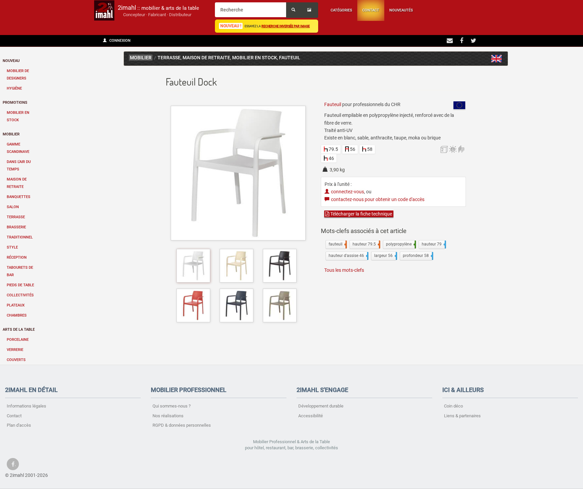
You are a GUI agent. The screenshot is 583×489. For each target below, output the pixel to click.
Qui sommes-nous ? (171, 406)
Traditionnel (20, 237)
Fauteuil (289, 58)
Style (12, 247)
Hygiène (14, 88)
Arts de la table (19, 329)
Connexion (119, 40)
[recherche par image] (310, 10)
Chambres (17, 315)
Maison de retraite (17, 183)
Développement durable (320, 406)
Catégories (341, 10)
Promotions (15, 102)
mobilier (140, 58)
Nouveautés (401, 10)
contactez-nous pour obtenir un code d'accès (377, 199)
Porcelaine (18, 339)
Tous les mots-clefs (344, 270)
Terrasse (16, 217)
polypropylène (400, 244)
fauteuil (337, 244)
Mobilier (11, 134)
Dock (496, 58)
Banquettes (18, 197)
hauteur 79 (433, 244)
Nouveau (11, 61)
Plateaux (16, 305)
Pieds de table (20, 285)
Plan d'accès (19, 425)
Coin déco (453, 406)
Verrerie (15, 350)
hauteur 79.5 (366, 244)
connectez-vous (347, 191)
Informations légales (26, 406)
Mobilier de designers (18, 74)
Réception (17, 257)
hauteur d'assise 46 (348, 255)
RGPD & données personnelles (181, 425)
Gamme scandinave (18, 148)
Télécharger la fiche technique (360, 214)
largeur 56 (385, 255)
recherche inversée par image (285, 26)
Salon (13, 207)
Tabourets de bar (20, 271)
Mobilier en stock (18, 116)
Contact (370, 10)
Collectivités (20, 295)
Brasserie (16, 227)
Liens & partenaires (462, 415)
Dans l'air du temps (19, 165)
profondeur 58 (417, 255)
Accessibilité (310, 415)
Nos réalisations (168, 415)
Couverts (16, 360)
